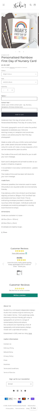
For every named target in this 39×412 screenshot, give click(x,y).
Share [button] (5, 232)
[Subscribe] (31, 384)
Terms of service (19, 408)
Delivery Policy (9, 348)
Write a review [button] (19, 295)
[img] (19, 251)
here (30, 333)
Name (3, 96)
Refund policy (31, 405)
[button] (4, 5)
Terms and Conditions (11, 368)
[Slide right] (23, 52)
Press (5, 360)
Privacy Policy (8, 356)
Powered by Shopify (20, 405)
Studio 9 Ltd (11, 405)
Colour (3, 70)
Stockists (7, 364)
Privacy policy (10, 408)
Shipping (12, 67)
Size (2, 78)
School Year (5, 102)
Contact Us (7, 344)
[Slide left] (16, 52)
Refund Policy (8, 352)
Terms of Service (9, 372)
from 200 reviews (18, 253)
